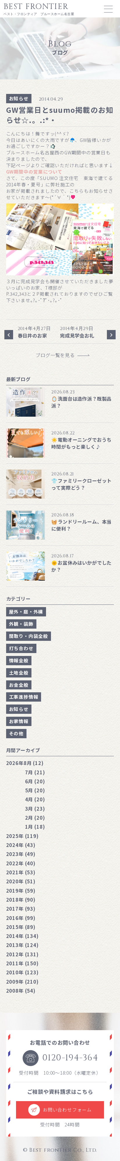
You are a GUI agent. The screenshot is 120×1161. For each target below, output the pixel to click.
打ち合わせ (21, 648)
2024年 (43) (21, 844)
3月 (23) (35, 808)
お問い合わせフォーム (67, 1109)
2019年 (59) (21, 890)
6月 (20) (35, 781)
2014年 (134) (22, 935)
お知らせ (19, 98)
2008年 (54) (21, 990)
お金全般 (19, 685)
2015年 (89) (21, 926)
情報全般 (19, 660)
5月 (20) (35, 790)
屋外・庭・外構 (26, 611)
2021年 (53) (21, 872)
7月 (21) (35, 772)
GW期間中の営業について (34, 171)
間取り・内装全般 (28, 636)
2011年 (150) (22, 963)
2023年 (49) (21, 853)
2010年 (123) (22, 972)
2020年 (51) (21, 881)
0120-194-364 (70, 1058)
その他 (16, 733)
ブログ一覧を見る (58, 355)
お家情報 (19, 721)
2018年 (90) (21, 899)
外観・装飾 (21, 623)
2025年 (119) (22, 835)
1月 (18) (35, 826)
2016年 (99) (21, 917)
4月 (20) (35, 799)
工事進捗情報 (23, 696)
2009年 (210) (22, 981)
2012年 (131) (22, 954)
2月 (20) (35, 817)
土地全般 (19, 672)
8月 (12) (25, 762)
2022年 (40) (21, 863)
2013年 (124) (22, 944)
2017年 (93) (21, 908)
